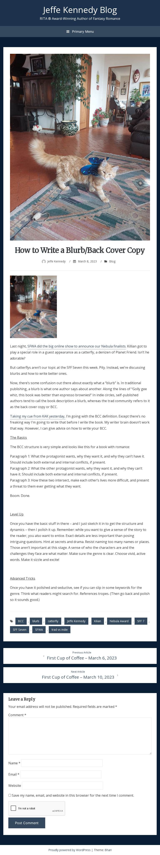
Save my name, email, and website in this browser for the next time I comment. (73, 795)
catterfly (53, 621)
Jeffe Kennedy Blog (80, 9)
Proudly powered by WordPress (70, 850)
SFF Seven (19, 630)
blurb (35, 621)
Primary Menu (82, 31)
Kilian (97, 621)
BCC (21, 621)
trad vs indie (60, 630)
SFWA (39, 630)
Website (14, 785)
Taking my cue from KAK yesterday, (37, 416)
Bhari (108, 850)
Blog (112, 261)
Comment (17, 715)
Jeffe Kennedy (56, 261)
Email (13, 774)
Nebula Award (119, 621)
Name (14, 763)
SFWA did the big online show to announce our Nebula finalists (77, 346)
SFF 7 (140, 621)
